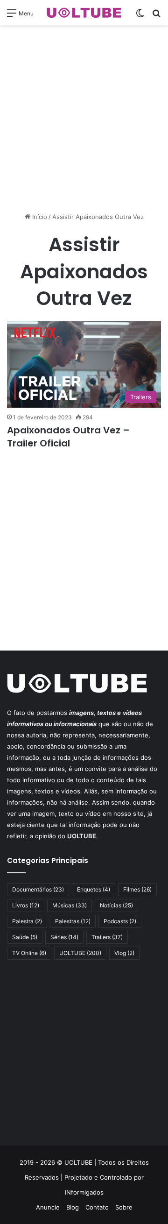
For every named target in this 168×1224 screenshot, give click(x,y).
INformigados (84, 1192)
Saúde (24, 937)
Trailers (107, 937)
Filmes (137, 889)
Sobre (124, 1207)
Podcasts (120, 921)
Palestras (73, 921)
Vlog (124, 952)
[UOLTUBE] (84, 13)
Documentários (38, 889)
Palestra (27, 921)
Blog (72, 1207)
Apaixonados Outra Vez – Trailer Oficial (68, 437)
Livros (25, 905)
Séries (64, 937)
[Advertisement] (84, 119)
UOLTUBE (80, 952)
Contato (97, 1207)
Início (38, 216)
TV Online (29, 952)
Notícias (116, 905)
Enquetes (93, 889)
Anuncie (48, 1207)
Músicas (69, 905)
